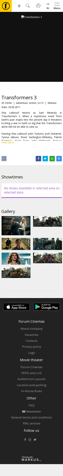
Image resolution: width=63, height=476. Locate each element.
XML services (31, 423)
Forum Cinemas (32, 367)
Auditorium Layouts (32, 379)
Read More (7, 142)
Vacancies (31, 335)
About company (31, 329)
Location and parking (31, 385)
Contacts (31, 341)
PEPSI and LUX (32, 373)
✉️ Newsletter (31, 411)
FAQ (31, 405)
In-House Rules (31, 391)
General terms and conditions (31, 417)
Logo (31, 353)
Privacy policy (31, 347)
